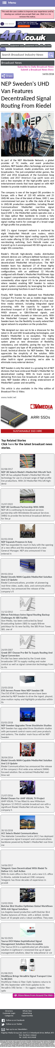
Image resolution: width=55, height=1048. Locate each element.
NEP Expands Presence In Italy (16, 542)
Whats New (27, 1011)
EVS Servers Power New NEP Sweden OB (22, 691)
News (3, 49)
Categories (9, 1016)
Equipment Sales (17, 46)
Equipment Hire (31, 46)
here (46, 14)
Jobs (41, 46)
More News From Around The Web (35, 995)
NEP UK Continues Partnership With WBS (22, 507)
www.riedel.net (8, 397)
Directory (5, 46)
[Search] (51, 55)
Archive (47, 46)
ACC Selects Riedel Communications (19, 833)
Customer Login (9, 1013)
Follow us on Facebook (15, 1020)
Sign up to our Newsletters (16, 1029)
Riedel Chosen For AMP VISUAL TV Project (23, 798)
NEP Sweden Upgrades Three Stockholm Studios (26, 725)
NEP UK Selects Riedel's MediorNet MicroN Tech (26, 472)
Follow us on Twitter (14, 1024)
